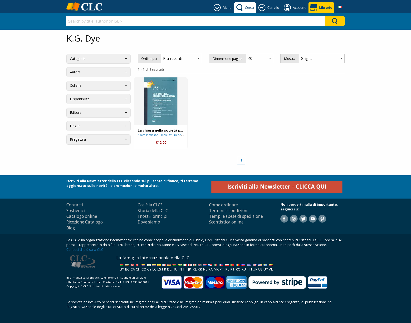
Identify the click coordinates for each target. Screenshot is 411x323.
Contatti (74, 205)
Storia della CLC (153, 210)
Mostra (289, 58)
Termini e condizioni (229, 210)
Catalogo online (81, 216)
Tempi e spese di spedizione (236, 216)
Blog (70, 228)
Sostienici (75, 210)
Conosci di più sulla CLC (84, 249)
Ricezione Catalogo (84, 222)
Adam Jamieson (148, 135)
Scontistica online (226, 222)
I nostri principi (152, 216)
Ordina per (149, 58)
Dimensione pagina (227, 58)
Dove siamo (149, 222)
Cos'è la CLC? (150, 205)
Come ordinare (223, 205)
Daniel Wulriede (170, 135)
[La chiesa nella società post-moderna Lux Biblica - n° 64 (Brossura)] (160, 101)
